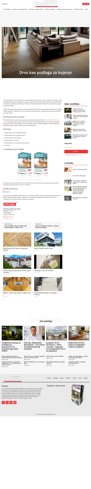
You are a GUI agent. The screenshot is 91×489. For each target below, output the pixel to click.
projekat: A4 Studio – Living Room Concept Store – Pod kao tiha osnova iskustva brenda (12, 363)
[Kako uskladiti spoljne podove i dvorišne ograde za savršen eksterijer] (67, 136)
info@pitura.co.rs (8, 218)
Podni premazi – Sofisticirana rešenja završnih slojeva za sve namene (80, 182)
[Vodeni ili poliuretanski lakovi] (67, 169)
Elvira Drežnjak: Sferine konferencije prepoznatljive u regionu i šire (16, 226)
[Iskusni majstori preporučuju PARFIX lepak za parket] (17, 262)
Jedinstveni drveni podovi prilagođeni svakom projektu (80, 130)
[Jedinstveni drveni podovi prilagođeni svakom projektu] (67, 129)
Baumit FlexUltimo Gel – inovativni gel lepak (34, 362)
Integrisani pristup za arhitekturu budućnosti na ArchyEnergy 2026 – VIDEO (79, 110)
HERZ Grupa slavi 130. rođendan (55, 356)
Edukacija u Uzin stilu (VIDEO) (43, 270)
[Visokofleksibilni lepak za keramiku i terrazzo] (48, 284)
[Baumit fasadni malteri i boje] (48, 239)
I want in (75, 151)
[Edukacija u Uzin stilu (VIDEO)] (48, 262)
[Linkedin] (11, 402)
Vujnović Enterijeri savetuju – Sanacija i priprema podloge (47, 226)
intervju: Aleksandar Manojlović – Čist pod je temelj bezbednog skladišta (80, 117)
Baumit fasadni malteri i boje (43, 248)
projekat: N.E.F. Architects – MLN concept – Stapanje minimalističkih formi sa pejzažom (79, 123)
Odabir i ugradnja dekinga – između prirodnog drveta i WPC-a (78, 356)
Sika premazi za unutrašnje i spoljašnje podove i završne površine (34, 356)
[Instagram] (7, 402)
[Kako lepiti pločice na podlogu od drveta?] (67, 198)
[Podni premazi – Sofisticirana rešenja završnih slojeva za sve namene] (67, 182)
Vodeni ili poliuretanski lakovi (80, 169)
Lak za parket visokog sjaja (79, 175)
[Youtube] (14, 402)
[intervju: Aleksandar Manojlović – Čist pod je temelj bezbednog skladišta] (67, 116)
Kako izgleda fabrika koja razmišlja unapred (55, 362)
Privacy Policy (79, 155)
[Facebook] (3, 402)
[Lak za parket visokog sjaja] (67, 175)
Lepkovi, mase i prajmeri (45, 68)
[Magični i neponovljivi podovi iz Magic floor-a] (17, 284)
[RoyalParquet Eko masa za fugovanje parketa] (17, 239)
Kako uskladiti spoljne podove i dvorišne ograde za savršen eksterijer (80, 136)
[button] (5, 3)
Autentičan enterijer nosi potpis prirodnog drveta (77, 362)
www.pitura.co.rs (9, 216)
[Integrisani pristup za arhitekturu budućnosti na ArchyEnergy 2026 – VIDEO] (67, 110)
